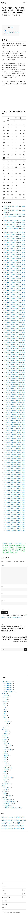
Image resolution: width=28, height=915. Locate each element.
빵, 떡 (5, 753)
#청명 (16, 550)
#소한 (9, 549)
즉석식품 (7, 765)
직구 (5, 773)
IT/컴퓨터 (4, 693)
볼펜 (6, 781)
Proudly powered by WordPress (13, 912)
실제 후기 (4, 739)
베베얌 (3, 3)
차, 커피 (6, 775)
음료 (5, 759)
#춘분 (23, 550)
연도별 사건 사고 (6, 783)
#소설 (5, 549)
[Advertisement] (14, 21)
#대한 (17, 545)
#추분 (20, 550)
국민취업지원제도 (8, 799)
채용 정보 (4, 791)
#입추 (19, 549)
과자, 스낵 (6, 743)
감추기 (11, 27)
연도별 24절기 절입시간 (17, 543)
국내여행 (4, 701)
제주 (5, 711)
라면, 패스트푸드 (8, 749)
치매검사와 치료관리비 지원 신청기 (12, 807)
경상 (5, 703)
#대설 (13, 545)
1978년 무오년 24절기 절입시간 (11, 32)
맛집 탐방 (4, 729)
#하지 (3, 552)
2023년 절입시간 (8, 687)
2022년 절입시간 (8, 685)
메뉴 (25, 2)
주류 (5, 771)
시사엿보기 (5, 737)
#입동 (16, 549)
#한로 (7, 552)
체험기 (4, 797)
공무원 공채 (8, 795)
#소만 (20, 547)
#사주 (13, 547)
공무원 (5, 793)
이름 (2, 586)
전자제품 (6, 769)
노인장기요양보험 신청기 (10, 801)
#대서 (10, 545)
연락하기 (4, 886)
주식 (5, 717)
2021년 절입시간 (8, 683)
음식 (5, 761)
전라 (5, 709)
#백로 (10, 547)
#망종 (6, 547)
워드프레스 (6, 695)
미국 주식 (7, 721)
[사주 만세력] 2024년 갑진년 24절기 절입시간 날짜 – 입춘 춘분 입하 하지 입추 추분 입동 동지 (14, 216)
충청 (5, 713)
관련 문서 (5, 34)
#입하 (3, 550)
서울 (5, 707)
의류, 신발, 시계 (7, 767)
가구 (5, 741)
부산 (5, 705)
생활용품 (6, 755)
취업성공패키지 (7, 805)
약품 (5, 757)
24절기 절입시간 (6, 543)
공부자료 (4, 697)
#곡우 (6, 545)
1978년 (11, 552)
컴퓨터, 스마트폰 (8, 777)
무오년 (15, 552)
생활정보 (4, 735)
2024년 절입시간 (8, 689)
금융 (3, 715)
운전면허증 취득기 (8, 803)
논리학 (5, 699)
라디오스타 (6, 787)
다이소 (5, 747)
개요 (4, 30)
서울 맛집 (6, 731)
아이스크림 (8, 745)
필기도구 (6, 779)
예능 (3, 785)
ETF (6, 719)
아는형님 (6, 789)
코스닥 (6, 723)
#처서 (13, 550)
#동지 (20, 545)
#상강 (17, 547)
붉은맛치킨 (7, 15)
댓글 (2, 565)
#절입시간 (8, 550)
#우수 (12, 549)
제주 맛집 (6, 733)
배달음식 (7, 763)
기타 (3, 727)
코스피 (6, 725)
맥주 (5, 751)
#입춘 (23, 549)
